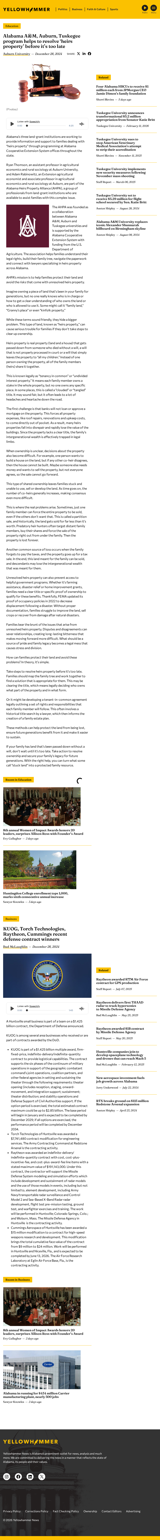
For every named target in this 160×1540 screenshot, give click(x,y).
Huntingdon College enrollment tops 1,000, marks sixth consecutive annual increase (35, 895)
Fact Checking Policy (66, 1511)
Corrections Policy (36, 1511)
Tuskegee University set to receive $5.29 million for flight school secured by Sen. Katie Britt (121, 198)
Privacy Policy (11, 1511)
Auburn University (16, 54)
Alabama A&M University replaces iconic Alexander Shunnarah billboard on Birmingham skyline (122, 225)
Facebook (89, 54)
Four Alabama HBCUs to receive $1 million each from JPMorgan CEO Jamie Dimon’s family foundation (122, 89)
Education (11, 26)
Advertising (133, 1511)
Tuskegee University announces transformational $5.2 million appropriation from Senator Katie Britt (125, 116)
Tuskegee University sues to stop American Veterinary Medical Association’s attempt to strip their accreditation (118, 144)
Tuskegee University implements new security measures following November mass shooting (121, 172)
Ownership (90, 1511)
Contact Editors (111, 1511)
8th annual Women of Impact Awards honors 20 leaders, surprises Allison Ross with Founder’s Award (43, 832)
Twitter (78, 54)
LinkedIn (84, 54)
